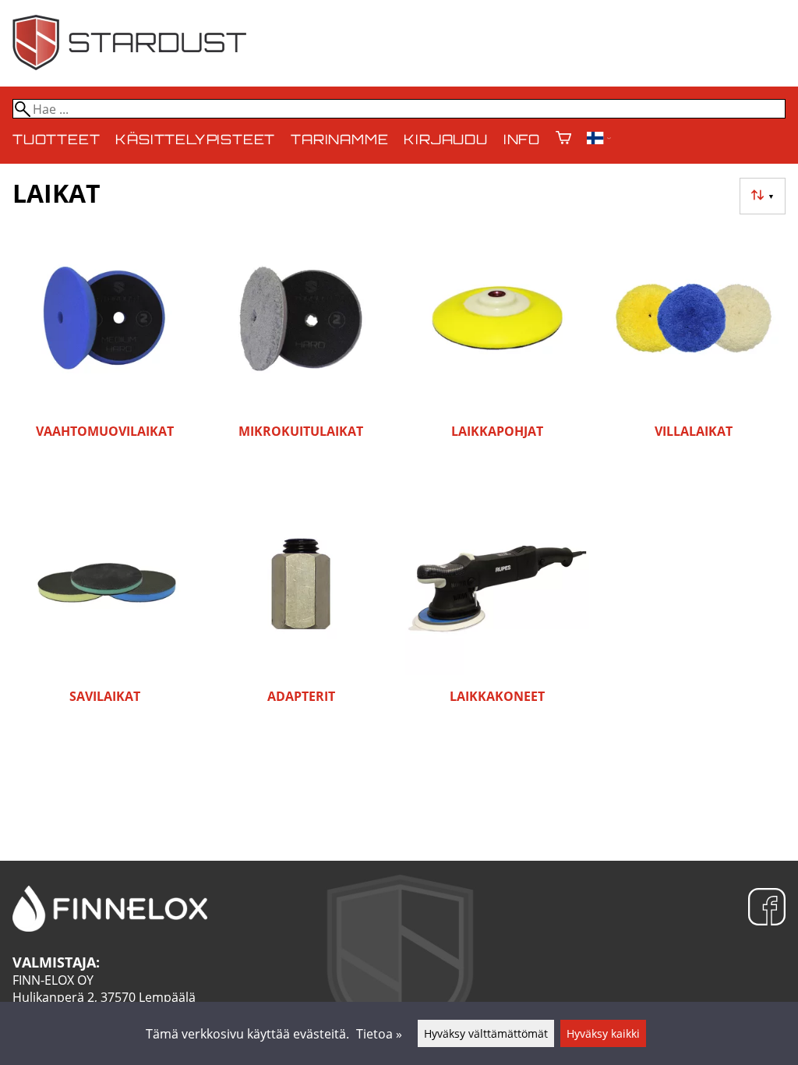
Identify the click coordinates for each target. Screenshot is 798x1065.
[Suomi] (598, 139)
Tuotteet (56, 140)
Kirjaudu (445, 140)
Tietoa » (379, 1033)
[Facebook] (767, 908)
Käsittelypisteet (195, 140)
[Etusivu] (129, 65)
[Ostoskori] (563, 139)
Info (521, 140)
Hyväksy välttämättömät (486, 1033)
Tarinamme (339, 140)
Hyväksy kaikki (603, 1033)
